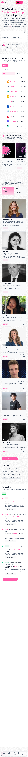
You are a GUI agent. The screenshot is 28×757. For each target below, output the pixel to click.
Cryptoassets (12, 514)
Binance (12, 96)
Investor (22, 471)
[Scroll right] (25, 156)
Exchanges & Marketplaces (15, 562)
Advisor (11, 471)
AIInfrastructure (6, 480)
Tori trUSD (16, 517)
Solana (13, 480)
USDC (11, 106)
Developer (5, 471)
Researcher (14, 474)
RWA (20, 474)
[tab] (8, 73)
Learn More (9, 49)
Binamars (15, 502)
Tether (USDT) (13, 91)
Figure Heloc (13, 121)
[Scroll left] (3, 156)
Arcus (15, 566)
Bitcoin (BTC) (13, 81)
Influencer (5, 477)
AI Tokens (14, 37)
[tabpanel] (14, 102)
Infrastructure (6, 474)
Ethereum (5, 40)
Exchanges (12, 40)
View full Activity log (9, 579)
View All (4, 65)
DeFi (8, 37)
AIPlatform (12, 477)
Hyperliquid (13, 126)
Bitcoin (19, 37)
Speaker (17, 468)
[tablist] (14, 73)
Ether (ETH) (13, 86)
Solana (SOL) (13, 111)
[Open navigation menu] (25, 2)
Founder (4, 468)
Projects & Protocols (13, 498)
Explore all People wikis (9, 458)
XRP (11, 101)
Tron (11, 116)
